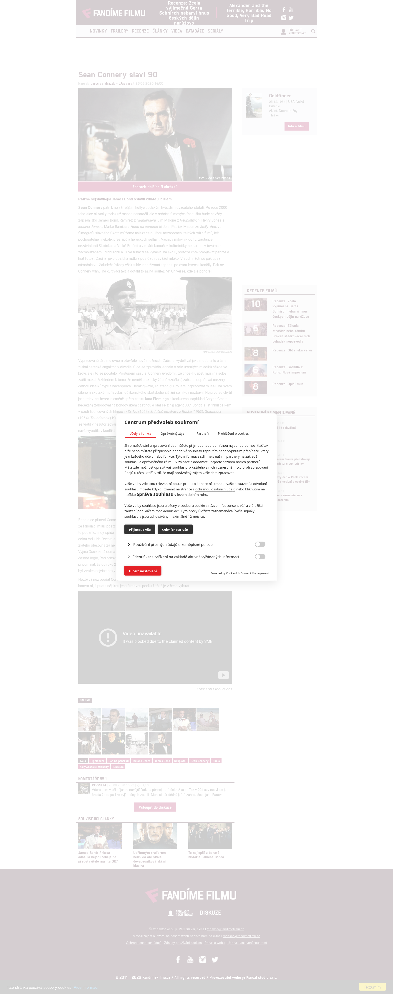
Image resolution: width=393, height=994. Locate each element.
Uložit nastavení (143, 570)
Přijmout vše (140, 529)
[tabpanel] (196, 534)
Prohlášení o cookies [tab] (233, 433)
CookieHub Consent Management (247, 573)
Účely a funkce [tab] (140, 433)
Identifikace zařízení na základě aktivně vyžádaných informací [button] (186, 556)
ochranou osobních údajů (215, 489)
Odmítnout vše (175, 529)
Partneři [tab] (202, 433)
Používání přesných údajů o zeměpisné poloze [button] (173, 544)
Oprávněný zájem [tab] (174, 433)
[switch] (256, 568)
